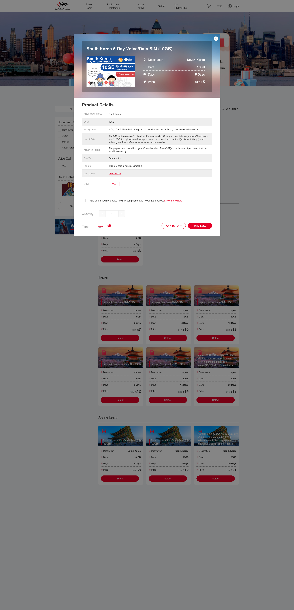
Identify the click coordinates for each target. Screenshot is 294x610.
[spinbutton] (112, 213)
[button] (102, 214)
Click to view (115, 173)
